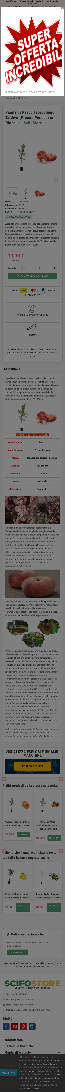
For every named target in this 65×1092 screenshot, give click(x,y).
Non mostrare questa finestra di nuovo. (31, 92)
